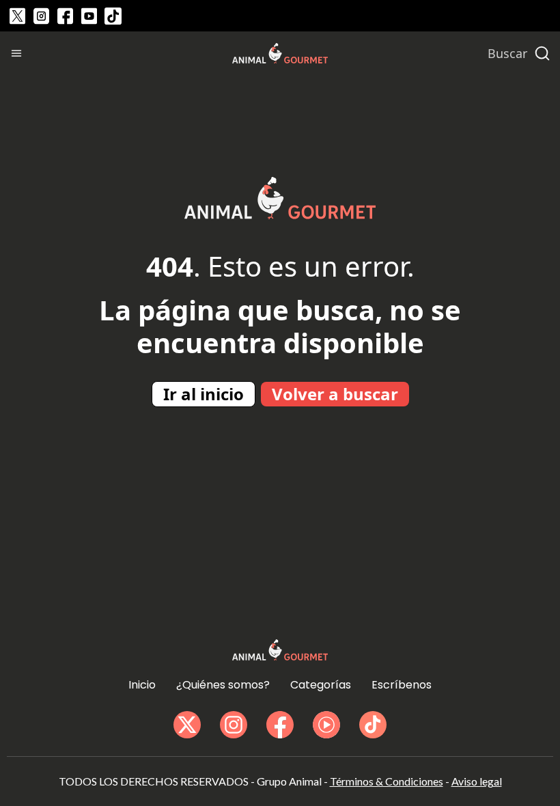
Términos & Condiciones (386, 781)
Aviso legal (476, 781)
